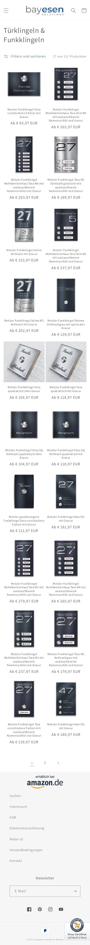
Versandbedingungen (26, 850)
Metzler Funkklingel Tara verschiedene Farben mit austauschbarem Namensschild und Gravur (24, 729)
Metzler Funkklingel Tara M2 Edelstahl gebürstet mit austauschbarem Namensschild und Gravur (66, 185)
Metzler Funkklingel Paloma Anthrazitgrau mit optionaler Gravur (66, 324)
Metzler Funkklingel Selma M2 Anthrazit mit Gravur (24, 322)
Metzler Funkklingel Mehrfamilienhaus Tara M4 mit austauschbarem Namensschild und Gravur (66, 589)
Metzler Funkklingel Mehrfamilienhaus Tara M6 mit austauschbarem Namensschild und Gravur (24, 185)
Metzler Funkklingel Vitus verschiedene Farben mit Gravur (24, 113)
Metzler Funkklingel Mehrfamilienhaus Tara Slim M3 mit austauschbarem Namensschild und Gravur (66, 255)
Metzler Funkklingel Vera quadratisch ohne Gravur (24, 389)
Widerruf (16, 839)
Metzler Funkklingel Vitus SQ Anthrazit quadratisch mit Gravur (66, 453)
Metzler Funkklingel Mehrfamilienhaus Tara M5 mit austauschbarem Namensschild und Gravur (24, 589)
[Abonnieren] (75, 891)
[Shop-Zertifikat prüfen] (77, 943)
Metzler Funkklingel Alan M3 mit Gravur (65, 726)
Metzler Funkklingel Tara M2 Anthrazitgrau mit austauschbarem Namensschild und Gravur (66, 659)
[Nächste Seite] (58, 763)
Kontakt (16, 861)
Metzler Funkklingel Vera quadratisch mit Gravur (66, 389)
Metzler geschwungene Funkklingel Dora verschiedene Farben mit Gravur (24, 520)
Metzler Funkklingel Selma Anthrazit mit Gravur (24, 252)
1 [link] (32, 763)
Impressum (18, 806)
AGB (13, 817)
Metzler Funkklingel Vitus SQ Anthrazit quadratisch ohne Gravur (24, 453)
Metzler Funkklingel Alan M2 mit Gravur (65, 518)
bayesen (39, 939)
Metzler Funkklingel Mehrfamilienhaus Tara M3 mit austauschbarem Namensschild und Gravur (24, 659)
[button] (6, 10)
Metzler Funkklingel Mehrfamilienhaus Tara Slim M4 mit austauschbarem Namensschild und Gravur (66, 115)
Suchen (15, 796)
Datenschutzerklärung (27, 828)
